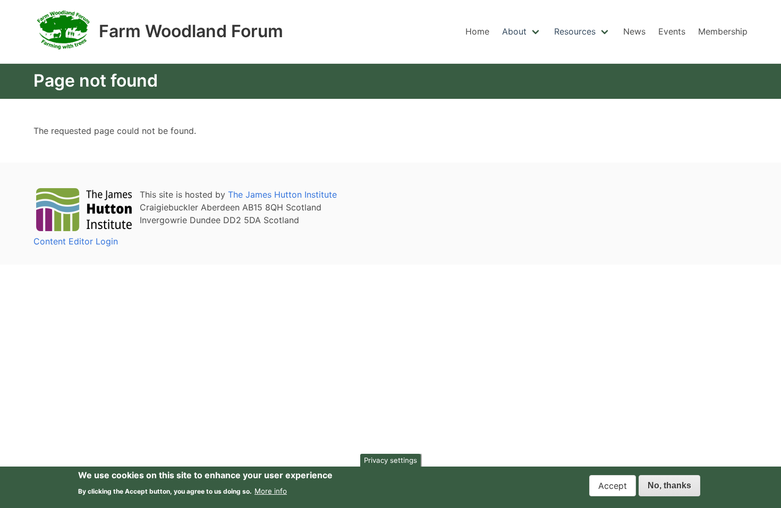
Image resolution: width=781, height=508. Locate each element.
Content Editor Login (75, 241)
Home (477, 31)
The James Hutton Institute (282, 194)
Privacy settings (390, 460)
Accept (612, 485)
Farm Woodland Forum (191, 31)
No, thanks (669, 485)
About (514, 31)
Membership (723, 31)
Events (671, 31)
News (634, 31)
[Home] (64, 52)
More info (270, 490)
